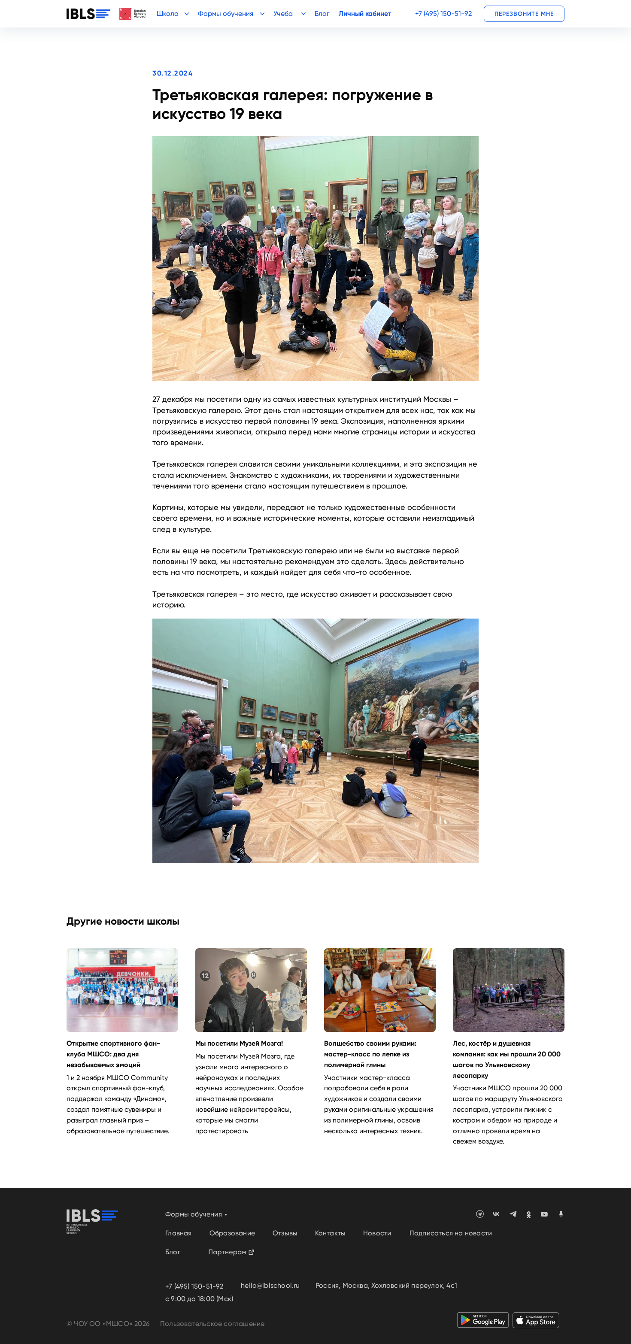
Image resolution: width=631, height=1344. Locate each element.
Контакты (330, 1233)
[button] (524, 14)
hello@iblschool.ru (270, 1285)
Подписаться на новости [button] (451, 1233)
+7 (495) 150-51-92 (443, 13)
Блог (322, 13)
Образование (232, 1233)
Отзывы (285, 1233)
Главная (178, 1233)
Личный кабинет (365, 13)
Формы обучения (193, 1214)
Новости (377, 1233)
